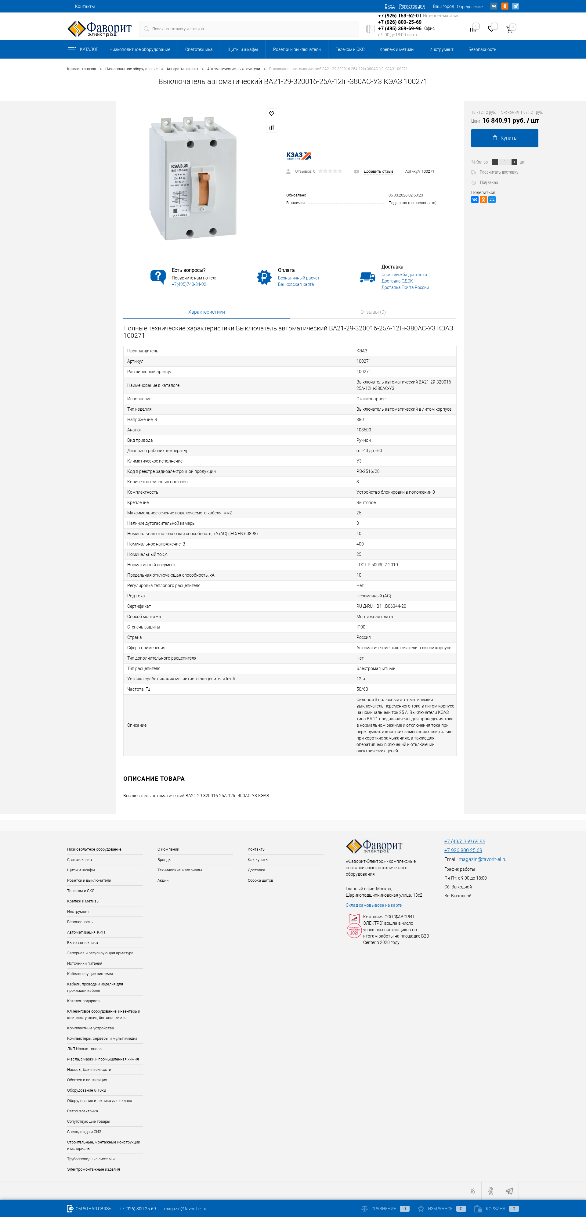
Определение (470, 6)
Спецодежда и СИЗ (84, 1131)
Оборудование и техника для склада (99, 1100)
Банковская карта (296, 284)
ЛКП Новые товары (85, 1048)
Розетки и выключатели (297, 49)
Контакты (85, 6)
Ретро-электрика (82, 1111)
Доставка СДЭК (397, 281)
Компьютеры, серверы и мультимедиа (102, 1038)
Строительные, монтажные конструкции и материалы (103, 1145)
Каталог (89, 49)
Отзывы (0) (373, 312)
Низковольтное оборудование (140, 49)
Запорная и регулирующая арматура (100, 953)
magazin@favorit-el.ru (483, 859)
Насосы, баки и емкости (89, 1069)
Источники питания (84, 963)
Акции (162, 880)
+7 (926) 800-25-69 (138, 1208)
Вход (390, 6)
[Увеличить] (201, 178)
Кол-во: (482, 162)
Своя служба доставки (404, 274)
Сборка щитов (260, 880)
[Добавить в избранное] (271, 113)
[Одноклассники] (483, 199)
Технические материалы (179, 870)
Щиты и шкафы (243, 49)
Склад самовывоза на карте (374, 905)
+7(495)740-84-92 (189, 284)
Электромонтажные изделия (93, 1169)
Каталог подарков (83, 1001)
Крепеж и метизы (397, 49)
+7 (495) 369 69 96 (464, 841)
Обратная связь (93, 1208)
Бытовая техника (82, 942)
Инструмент (441, 49)
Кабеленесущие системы (90, 973)
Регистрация (412, 6)
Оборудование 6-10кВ (86, 1090)
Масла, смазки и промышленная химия (103, 1059)
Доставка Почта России (405, 287)
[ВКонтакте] (475, 199)
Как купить (258, 859)
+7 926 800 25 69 (463, 850)
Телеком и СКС (350, 49)
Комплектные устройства (90, 1028)
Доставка (256, 870)
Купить (509, 138)
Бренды (164, 859)
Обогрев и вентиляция (87, 1080)
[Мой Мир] (492, 199)
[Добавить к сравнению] (271, 127)
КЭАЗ (361, 350)
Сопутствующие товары (88, 1121)
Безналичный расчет (299, 277)
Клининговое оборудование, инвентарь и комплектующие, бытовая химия (103, 1014)
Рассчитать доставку (499, 172)
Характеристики (206, 312)
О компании (168, 849)
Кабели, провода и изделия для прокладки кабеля (95, 987)
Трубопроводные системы (91, 1159)
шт (522, 162)
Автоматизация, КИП (86, 932)
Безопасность (482, 49)
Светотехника (199, 49)
